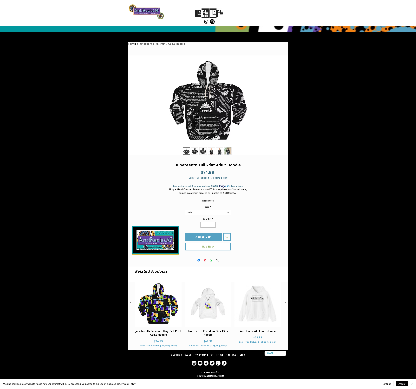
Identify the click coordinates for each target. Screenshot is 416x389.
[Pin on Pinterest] (205, 260)
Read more (208, 200)
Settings (387, 383)
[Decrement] (203, 225)
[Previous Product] (130, 303)
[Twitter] (212, 363)
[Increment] (213, 225)
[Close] (412, 383)
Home (132, 43)
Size (208, 207)
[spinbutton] (208, 225)
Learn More (237, 186)
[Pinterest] (218, 363)
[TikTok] (224, 363)
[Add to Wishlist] (227, 237)
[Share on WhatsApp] (211, 260)
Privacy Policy (128, 383)
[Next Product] (286, 303)
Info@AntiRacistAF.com (211, 376)
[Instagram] (206, 21)
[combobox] (208, 212)
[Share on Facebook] (199, 260)
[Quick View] (158, 303)
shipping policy (219, 178)
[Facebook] (206, 363)
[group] (208, 313)
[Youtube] (200, 363)
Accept (401, 383)
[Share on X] (217, 260)
